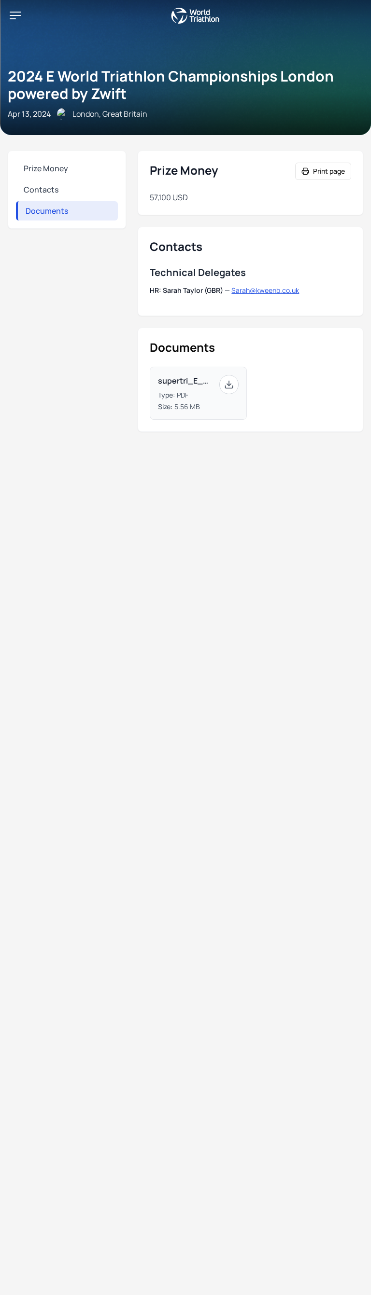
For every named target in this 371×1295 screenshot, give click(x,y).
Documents (47, 211)
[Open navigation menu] (15, 15)
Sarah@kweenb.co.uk (265, 290)
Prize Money (46, 168)
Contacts (41, 189)
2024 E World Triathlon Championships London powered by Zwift (171, 84)
